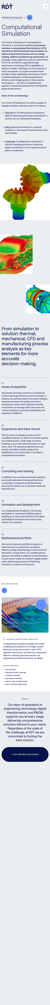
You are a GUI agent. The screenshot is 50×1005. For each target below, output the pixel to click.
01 (4, 590)
